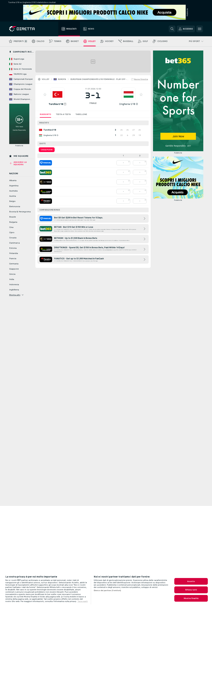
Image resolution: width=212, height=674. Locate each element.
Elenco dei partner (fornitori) (107, 590)
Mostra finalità (191, 598)
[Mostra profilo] (57, 94)
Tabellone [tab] (81, 114)
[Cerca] (172, 29)
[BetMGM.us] (45, 182)
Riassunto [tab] (45, 114)
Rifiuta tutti (191, 590)
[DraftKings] (45, 191)
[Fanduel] (45, 162)
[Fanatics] (45, 201)
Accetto (191, 581)
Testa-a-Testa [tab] (63, 114)
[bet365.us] (45, 172)
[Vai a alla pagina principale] (28, 29)
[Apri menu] (199, 29)
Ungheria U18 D (128, 104)
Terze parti (82, 601)
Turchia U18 (56, 104)
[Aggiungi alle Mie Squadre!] (45, 94)
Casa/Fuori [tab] (47, 150)
